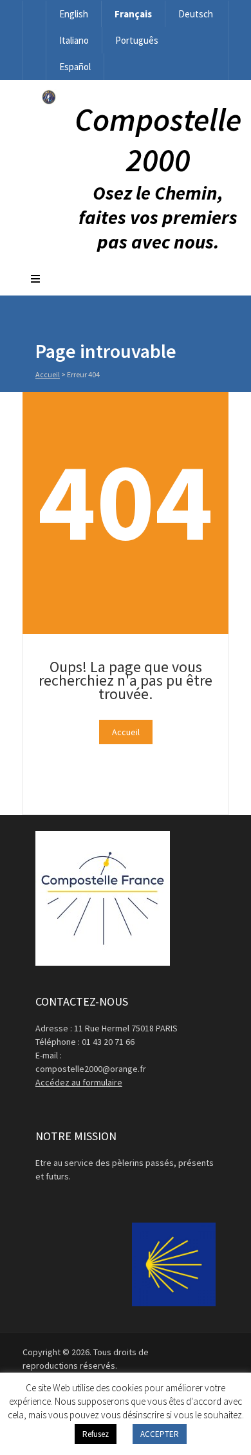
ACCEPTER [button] (159, 1434)
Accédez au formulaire (78, 1082)
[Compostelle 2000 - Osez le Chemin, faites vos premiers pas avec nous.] (48, 101)
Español (75, 67)
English (73, 14)
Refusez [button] (95, 1434)
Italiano (74, 40)
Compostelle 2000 (158, 139)
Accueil (47, 374)
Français (133, 14)
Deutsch (195, 14)
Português (136, 40)
